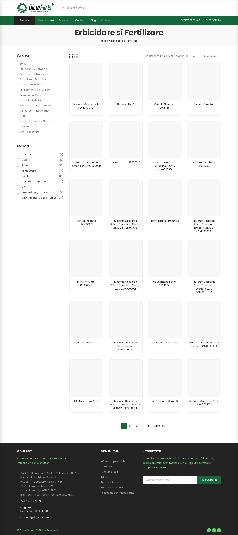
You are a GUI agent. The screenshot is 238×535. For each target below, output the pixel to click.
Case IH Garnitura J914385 (164, 105)
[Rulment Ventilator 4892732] (204, 139)
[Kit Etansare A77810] (86, 319)
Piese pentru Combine (33, 69)
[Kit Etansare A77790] (165, 319)
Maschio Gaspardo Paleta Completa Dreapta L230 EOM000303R (204, 287)
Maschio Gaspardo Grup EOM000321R (204, 402)
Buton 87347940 (204, 104)
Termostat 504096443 (165, 221)
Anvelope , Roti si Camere (35, 105)
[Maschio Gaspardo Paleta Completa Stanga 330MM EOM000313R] (125, 378)
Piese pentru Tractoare (34, 74)
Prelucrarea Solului (31, 95)
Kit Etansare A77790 (165, 342)
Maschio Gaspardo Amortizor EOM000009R (86, 164)
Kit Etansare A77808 (86, 401)
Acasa (23, 55)
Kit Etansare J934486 (165, 401)
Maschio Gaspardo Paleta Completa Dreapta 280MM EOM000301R (204, 226)
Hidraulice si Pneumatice (35, 111)
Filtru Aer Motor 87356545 (86, 283)
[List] (76, 56)
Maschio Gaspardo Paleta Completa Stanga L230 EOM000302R (125, 285)
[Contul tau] (219, 7)
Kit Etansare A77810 (86, 342)
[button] (191, 20)
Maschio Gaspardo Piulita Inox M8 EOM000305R (125, 346)
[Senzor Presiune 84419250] (86, 197)
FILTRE (23, 116)
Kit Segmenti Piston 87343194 (164, 283)
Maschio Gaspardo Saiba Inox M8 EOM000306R (204, 344)
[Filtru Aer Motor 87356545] (86, 258)
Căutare (173, 8)
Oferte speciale (29, 131)
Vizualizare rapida (94, 69)
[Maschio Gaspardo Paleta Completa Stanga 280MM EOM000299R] (125, 197)
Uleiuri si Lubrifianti (31, 84)
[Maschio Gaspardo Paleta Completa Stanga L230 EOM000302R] (125, 258)
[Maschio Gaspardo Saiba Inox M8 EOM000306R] (204, 319)
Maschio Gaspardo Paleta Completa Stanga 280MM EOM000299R (125, 224)
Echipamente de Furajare (35, 90)
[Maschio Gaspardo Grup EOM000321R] (204, 378)
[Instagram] (219, 530)
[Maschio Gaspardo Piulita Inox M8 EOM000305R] (125, 319)
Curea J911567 (125, 104)
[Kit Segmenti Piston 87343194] (165, 258)
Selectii (24, 63)
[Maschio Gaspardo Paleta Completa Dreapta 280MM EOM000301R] (204, 197)
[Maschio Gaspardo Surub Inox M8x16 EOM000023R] (165, 139)
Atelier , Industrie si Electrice (36, 121)
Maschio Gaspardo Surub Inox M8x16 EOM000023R (164, 166)
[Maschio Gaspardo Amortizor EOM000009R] (86, 139)
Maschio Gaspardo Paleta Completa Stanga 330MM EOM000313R (125, 404)
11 (148, 426)
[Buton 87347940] (204, 81)
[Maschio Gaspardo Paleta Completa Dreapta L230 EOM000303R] (204, 258)
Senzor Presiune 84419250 (86, 222)
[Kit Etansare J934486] (165, 378)
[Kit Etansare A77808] (86, 378)
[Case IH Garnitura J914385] (165, 81)
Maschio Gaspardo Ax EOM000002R (86, 105)
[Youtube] (214, 530)
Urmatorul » (161, 426)
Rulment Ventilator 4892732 (204, 164)
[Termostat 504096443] (165, 197)
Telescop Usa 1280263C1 (125, 162)
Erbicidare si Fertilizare (33, 79)
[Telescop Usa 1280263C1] (125, 139)
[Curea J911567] (125, 81)
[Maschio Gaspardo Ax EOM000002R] (86, 81)
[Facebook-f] (209, 530)
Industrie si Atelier (30, 100)
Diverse (24, 126)
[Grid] (71, 56)
